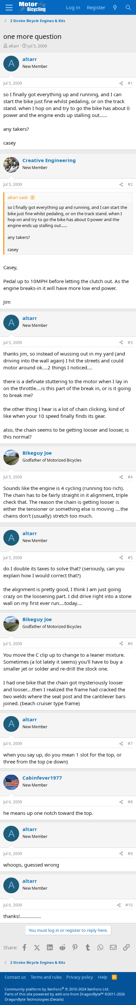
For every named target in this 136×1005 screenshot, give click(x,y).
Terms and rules (46, 977)
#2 (130, 184)
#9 (130, 853)
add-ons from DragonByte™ (79, 993)
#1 (130, 83)
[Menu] (9, 7)
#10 (129, 905)
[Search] (128, 7)
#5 (130, 557)
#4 (130, 477)
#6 (130, 643)
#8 (130, 802)
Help (102, 977)
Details (56, 999)
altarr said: (18, 197)
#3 (130, 342)
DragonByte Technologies (27, 999)
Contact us (15, 977)
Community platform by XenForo (57, 989)
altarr (14, 46)
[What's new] (115, 7)
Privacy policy (79, 977)
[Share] (121, 83)
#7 (130, 743)
